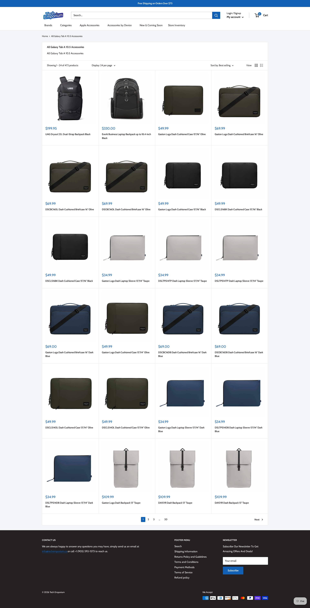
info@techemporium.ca (55, 551)
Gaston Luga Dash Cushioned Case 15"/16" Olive (182, 134)
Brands (48, 25)
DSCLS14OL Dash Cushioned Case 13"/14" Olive (69, 427)
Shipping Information (185, 551)
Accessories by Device (120, 25)
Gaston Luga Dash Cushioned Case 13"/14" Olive (126, 352)
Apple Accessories (89, 25)
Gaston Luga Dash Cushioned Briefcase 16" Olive (239, 134)
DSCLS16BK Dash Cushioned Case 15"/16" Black (238, 209)
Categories (66, 25)
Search (178, 546)
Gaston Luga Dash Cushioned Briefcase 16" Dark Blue (69, 354)
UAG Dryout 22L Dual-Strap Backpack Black (67, 134)
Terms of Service (183, 572)
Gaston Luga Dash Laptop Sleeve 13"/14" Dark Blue (181, 429)
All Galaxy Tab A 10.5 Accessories (67, 36)
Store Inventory (176, 25)
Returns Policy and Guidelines (190, 556)
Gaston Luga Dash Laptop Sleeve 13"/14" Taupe (126, 280)
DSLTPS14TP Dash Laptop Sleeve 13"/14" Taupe (182, 280)
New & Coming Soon (151, 25)
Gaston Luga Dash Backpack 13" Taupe (121, 502)
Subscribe (233, 570)
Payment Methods (184, 567)
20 (165, 519)
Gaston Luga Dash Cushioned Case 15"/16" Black (182, 209)
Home (45, 36)
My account (234, 17)
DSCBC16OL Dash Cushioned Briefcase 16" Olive (69, 209)
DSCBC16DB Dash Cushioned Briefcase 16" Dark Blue (182, 354)
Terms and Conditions (186, 561)
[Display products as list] (261, 65)
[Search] (216, 15)
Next (256, 519)
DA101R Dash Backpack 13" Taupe (175, 502)
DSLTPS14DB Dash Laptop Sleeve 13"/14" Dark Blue (238, 429)
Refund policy (181, 577)
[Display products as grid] (256, 65)
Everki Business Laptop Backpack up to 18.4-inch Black (126, 136)
